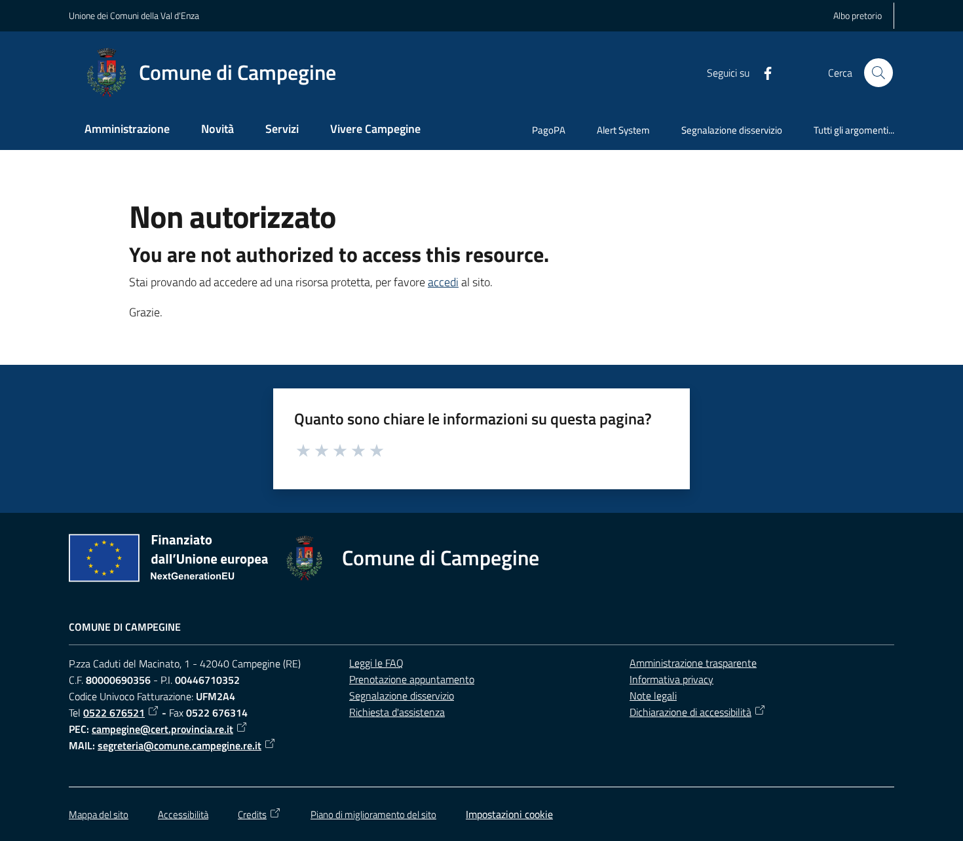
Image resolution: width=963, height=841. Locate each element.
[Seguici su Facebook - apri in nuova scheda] (762, 72)
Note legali (653, 695)
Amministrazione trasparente (693, 663)
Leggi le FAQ (376, 663)
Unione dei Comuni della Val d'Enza (134, 15)
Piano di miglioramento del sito (373, 814)
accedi (443, 282)
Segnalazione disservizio (401, 695)
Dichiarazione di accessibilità (690, 712)
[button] (878, 72)
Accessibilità (183, 814)
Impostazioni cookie (509, 814)
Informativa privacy (671, 679)
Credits (252, 814)
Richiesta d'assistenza (397, 712)
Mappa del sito (98, 814)
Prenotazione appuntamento (411, 679)
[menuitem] (127, 130)
